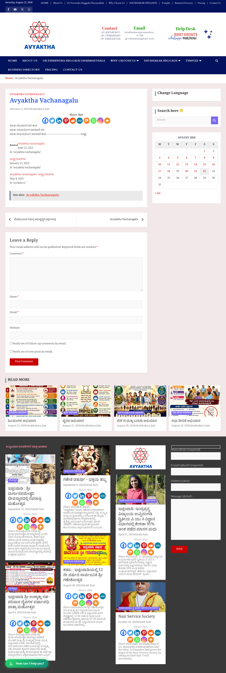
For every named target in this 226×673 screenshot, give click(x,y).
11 (168, 165)
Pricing (201, 3)
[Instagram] (100, 121)
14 (195, 165)
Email (14, 313)
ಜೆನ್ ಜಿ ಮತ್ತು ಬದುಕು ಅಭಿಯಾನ (130, 413)
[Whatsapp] (93, 121)
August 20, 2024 (72, 586)
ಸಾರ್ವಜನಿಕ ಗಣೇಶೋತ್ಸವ (74, 471)
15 (204, 165)
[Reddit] (73, 121)
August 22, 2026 (17, 426)
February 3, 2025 (19, 109)
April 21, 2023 (126, 535)
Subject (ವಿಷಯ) (180, 482)
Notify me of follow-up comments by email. (39, 344)
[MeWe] (80, 121)
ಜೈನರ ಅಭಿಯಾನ (70, 413)
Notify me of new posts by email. (33, 352)
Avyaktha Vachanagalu (124, 220)
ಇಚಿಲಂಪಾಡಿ (151, 501)
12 (177, 165)
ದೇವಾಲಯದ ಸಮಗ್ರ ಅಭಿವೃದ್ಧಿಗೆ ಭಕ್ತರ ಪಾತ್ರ (35, 220)
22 (204, 172)
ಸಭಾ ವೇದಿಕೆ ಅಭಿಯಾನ (182, 413)
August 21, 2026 (72, 426)
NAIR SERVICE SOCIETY (131, 501)
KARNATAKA (125, 608)
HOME (44, 3)
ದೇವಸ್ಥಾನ (13, 480)
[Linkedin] (59, 121)
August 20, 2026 (126, 426)
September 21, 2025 (19, 510)
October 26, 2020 (128, 622)
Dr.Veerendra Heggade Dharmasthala (85, 3)
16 (213, 165)
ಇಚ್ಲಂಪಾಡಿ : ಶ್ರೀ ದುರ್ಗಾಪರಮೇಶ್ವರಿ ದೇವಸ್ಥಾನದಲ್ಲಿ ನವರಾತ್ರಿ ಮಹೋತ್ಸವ (24, 497)
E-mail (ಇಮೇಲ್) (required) (187, 466)
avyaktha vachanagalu (27, 95)
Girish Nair (37, 510)
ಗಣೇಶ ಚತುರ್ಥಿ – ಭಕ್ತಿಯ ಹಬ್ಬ (84, 480)
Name (14, 297)
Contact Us (215, 3)
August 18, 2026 (180, 426)
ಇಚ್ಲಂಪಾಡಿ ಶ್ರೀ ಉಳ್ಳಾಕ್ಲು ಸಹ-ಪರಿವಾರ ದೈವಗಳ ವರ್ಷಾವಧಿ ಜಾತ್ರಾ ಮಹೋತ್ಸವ (28, 603)
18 (168, 172)
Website (15, 328)
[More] (107, 121)
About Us (57, 3)
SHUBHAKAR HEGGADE (143, 3)
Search (214, 120)
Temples (166, 3)
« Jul (157, 193)
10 (159, 165)
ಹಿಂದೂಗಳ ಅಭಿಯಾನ (17, 413)
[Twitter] (52, 121)
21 (195, 172)
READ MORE (19, 380)
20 (186, 172)
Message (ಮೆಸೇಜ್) (181, 497)
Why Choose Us (117, 3)
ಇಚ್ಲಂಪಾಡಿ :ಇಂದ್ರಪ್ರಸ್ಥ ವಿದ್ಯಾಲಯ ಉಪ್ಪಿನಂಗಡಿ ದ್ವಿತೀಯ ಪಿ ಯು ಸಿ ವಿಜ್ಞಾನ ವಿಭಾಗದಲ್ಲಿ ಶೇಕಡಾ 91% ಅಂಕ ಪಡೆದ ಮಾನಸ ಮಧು (137, 519)
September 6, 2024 (74, 485)
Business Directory (184, 3)
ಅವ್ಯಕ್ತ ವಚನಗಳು (18, 159)
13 (186, 165)
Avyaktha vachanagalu (31, 144)
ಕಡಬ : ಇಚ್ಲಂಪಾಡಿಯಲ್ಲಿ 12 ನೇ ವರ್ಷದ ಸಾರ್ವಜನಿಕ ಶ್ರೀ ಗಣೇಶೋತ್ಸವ (83, 575)
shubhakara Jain (39, 109)
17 (159, 172)
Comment (17, 254)
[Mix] (87, 121)
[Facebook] (45, 121)
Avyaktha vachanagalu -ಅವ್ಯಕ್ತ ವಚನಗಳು (32, 175)
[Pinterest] (66, 121)
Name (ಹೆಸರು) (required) (185, 450)
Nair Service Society (136, 617)
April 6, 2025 (15, 613)
